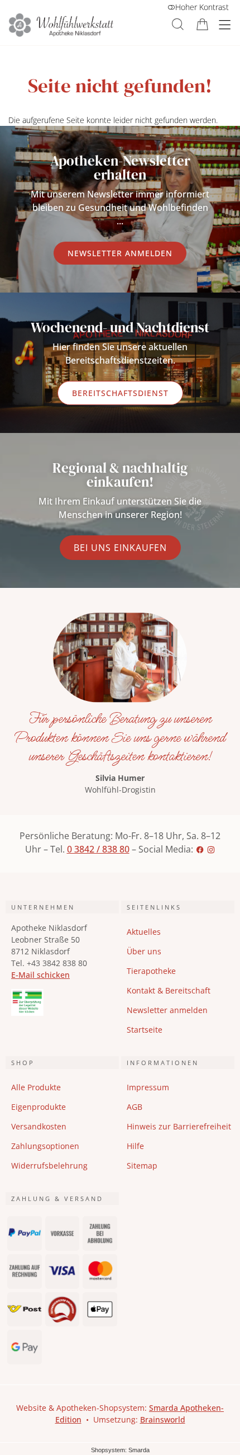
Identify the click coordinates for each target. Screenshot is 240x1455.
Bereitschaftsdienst (120, 393)
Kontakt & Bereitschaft (168, 990)
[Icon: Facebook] (199, 849)
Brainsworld (162, 1419)
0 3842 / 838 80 (98, 849)
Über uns (144, 951)
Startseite (144, 1029)
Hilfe (135, 1146)
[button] (178, 24)
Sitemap (142, 1165)
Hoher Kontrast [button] (202, 7)
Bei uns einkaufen (120, 547)
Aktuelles (144, 931)
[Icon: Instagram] (211, 849)
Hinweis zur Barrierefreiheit (179, 1126)
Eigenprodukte (38, 1106)
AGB (134, 1106)
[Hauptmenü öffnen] (225, 25)
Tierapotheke (151, 971)
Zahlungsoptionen (45, 1146)
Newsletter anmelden (120, 253)
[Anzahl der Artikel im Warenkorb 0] (202, 24)
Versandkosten (38, 1126)
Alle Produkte (36, 1087)
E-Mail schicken (40, 974)
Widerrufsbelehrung (49, 1165)
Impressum (148, 1087)
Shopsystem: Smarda (120, 1450)
